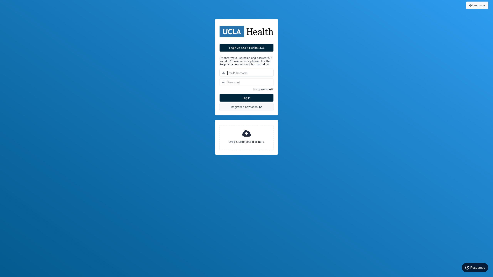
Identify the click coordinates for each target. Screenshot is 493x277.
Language (478, 5)
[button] (246, 137)
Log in (246, 97)
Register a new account (246, 106)
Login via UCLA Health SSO (246, 47)
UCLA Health (246, 31)
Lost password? (263, 89)
